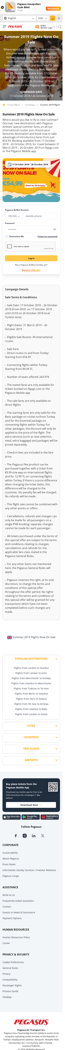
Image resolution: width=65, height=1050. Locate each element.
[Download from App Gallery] (49, 817)
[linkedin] (36, 835)
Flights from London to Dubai (31, 714)
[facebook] (18, 835)
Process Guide (10, 991)
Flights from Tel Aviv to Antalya (31, 703)
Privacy (6, 973)
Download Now (29, 804)
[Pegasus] (15, 27)
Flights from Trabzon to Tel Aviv (31, 688)
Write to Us (8, 895)
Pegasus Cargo (10, 875)
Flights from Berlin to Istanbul (31, 693)
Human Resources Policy (16, 937)
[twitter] (45, 835)
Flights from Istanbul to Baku (31, 709)
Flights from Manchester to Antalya (31, 678)
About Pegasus (10, 858)
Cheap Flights (13, 104)
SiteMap (7, 997)
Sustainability (10, 852)
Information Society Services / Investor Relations (29, 870)
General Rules (10, 968)
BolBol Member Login (46, 27)
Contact (6, 906)
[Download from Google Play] (31, 817)
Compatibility (9, 979)
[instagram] (27, 835)
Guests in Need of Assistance (18, 912)
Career (6, 943)
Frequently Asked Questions (18, 900)
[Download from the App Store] (12, 817)
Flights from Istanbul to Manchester (31, 683)
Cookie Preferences (13, 962)
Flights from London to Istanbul (31, 667)
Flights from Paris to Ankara (31, 698)
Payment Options (12, 918)
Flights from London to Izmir (31, 673)
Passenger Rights (12, 985)
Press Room (9, 864)
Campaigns (30, 104)
